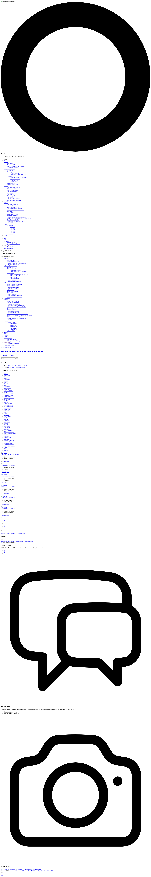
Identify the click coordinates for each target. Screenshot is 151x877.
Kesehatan (6, 417)
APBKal (6, 392)
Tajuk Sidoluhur (8, 403)
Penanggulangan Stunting (10, 433)
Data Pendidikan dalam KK (14, 200)
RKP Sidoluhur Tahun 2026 (8, 465)
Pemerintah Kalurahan (12, 164)
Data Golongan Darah (12, 190)
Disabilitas (6, 425)
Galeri (5, 238)
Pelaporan (9, 176)
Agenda (6, 450)
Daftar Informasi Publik (13, 220)
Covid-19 (6, 402)
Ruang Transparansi (9, 169)
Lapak (5, 235)
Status (5, 224)
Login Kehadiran (28, 541)
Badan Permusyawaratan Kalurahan (16, 166)
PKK (5, 412)
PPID (5, 203)
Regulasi (6, 201)
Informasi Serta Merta (12, 214)
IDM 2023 (12, 231)
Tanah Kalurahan (8, 384)
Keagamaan (7, 422)
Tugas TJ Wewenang (12, 205)
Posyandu (6, 415)
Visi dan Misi (10, 163)
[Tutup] (2, 539)
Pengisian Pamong (8, 395)
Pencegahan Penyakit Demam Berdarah (19, 365)
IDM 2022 (12, 229)
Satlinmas (6, 420)
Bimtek (5, 385)
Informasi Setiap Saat (12, 215)
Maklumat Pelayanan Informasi (14, 208)
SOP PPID (9, 211)
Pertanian (6, 423)
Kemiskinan (7, 427)
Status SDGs (10, 234)
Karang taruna (7, 416)
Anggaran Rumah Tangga (13, 244)
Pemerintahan (7, 375)
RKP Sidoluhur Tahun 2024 (8, 487)
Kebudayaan (7, 426)
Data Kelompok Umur (12, 188)
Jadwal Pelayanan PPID (13, 207)
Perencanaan (10, 170)
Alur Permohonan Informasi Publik (15, 210)
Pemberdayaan (7, 408)
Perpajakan (6, 389)
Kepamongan (7, 379)
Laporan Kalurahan (8, 443)
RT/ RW (6, 381)
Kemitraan (6, 245)
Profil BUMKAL (11, 242)
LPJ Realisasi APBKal (9, 446)
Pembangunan (7, 396)
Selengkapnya (5, 461)
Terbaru (6, 374)
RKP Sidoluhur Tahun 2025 (8, 476)
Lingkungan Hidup (8, 405)
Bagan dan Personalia (12, 204)
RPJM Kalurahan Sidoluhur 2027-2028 (10, 454)
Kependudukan (7, 388)
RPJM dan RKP (8, 391)
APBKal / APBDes (15, 173)
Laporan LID (10, 222)
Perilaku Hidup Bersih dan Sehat (17, 367)
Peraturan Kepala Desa (9, 441)
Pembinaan (6, 410)
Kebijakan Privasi (8, 248)
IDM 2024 (12, 232)
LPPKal (6, 447)
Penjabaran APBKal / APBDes (17, 174)
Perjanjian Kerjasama (12, 246)
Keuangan (6, 376)
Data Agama (10, 193)
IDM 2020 (12, 227)
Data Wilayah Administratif (13, 187)
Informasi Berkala (11, 212)
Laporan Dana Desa (15, 179)
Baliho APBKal (11, 183)
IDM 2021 (12, 228)
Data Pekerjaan (10, 197)
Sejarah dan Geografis (12, 167)
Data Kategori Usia (12, 196)
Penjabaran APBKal (9, 393)
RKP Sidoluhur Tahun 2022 (8, 508)
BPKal (5, 378)
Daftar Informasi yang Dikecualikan (16, 221)
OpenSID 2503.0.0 (32, 871)
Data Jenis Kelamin (12, 191)
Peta (5, 239)
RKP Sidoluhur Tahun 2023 (8, 497)
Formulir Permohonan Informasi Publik (16, 217)
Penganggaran (10, 172)
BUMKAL (7, 241)
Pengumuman (7, 437)
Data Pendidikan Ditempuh (13, 198)
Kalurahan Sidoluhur (21, 871)
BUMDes (6, 400)
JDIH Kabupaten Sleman (13, 184)
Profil (5, 162)
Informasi (6, 434)
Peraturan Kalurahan (9, 440)
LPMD (5, 413)
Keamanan (6, 429)
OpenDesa (40, 871)
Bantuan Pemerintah (9, 406)
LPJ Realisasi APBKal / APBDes (18, 177)
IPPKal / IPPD (13, 181)
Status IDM (10, 225)
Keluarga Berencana (9, 432)
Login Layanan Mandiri (8, 541)
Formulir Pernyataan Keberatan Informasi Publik (19, 218)
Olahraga (6, 419)
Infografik (6, 439)
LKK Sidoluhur (8, 430)
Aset (5, 382)
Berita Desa (7, 399)
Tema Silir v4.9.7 (48, 871)
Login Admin (19, 541)
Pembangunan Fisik (9, 398)
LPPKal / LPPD (14, 180)
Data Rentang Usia (11, 194)
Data (5, 186)
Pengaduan (6, 237)
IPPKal (5, 449)
